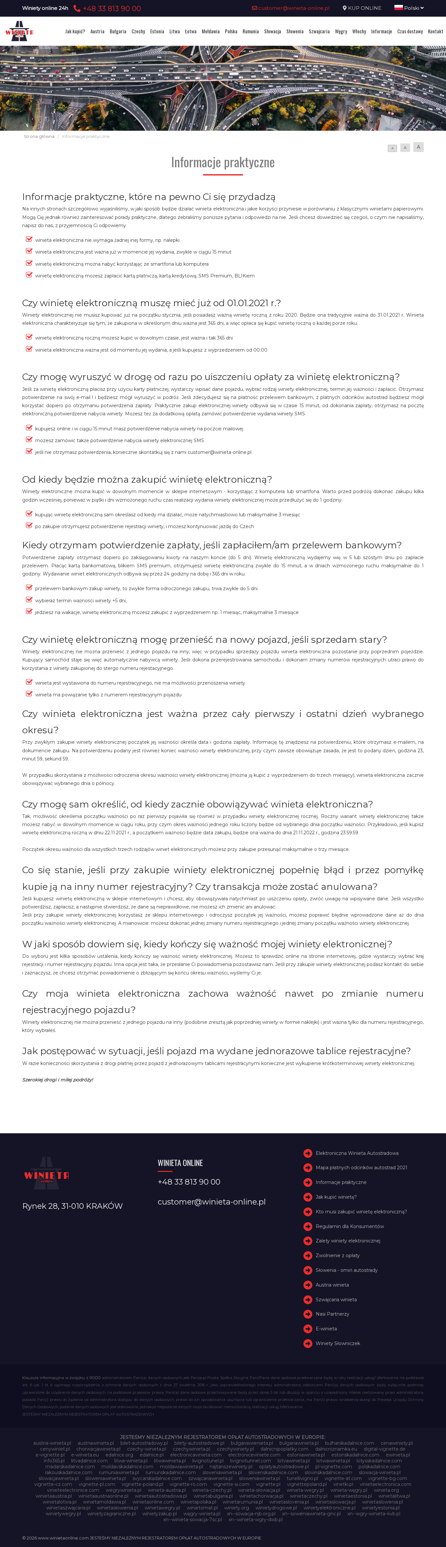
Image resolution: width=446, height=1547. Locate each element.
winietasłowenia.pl (117, 1508)
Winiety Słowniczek (338, 1343)
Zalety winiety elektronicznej (348, 1241)
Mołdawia (211, 31)
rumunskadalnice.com (171, 1472)
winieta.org (386, 1490)
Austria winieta (332, 1285)
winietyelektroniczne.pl (330, 1508)
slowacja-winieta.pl (380, 1472)
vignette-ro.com (188, 1484)
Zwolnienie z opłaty (338, 1255)
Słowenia (295, 31)
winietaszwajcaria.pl (68, 1508)
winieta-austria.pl (167, 1490)
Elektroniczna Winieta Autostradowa (357, 1153)
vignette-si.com (231, 1484)
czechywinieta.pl (191, 1449)
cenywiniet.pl (55, 1449)
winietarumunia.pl (243, 1502)
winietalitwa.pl (394, 1496)
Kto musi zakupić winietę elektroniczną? (361, 1212)
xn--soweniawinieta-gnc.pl (311, 1514)
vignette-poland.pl (142, 1484)
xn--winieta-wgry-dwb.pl (256, 1519)
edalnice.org (119, 1455)
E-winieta (326, 1329)
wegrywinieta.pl (123, 1490)
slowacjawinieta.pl (59, 1478)
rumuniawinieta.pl (119, 1472)
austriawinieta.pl (96, 1443)
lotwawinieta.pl (333, 1461)
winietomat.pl (202, 1508)
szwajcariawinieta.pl (210, 1478)
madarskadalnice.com (70, 1467)
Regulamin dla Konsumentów (350, 1226)
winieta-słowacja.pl (259, 1490)
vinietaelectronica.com (385, 1484)
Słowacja (272, 31)
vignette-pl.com (97, 1484)
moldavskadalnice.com (127, 1467)
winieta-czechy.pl (211, 1490)
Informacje (381, 31)
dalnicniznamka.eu (336, 1449)
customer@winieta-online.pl (293, 8)
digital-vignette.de (385, 1449)
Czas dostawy (410, 31)
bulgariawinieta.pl (299, 1443)
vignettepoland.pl (307, 1484)
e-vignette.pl (50, 1455)
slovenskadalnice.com (273, 1472)
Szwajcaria (319, 31)
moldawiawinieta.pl (181, 1467)
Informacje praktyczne (341, 1182)
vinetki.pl (343, 1484)
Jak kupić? (75, 31)
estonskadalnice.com (355, 1455)
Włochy (359, 31)
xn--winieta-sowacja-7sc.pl (192, 1519)
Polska (231, 31)
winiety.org (236, 1508)
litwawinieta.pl (170, 1461)
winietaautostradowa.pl (161, 1496)
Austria (97, 31)
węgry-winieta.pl (201, 1514)
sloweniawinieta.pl (105, 1478)
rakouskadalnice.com (68, 1472)
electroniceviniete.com (254, 1455)
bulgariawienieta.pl (252, 1443)
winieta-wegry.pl (305, 1490)
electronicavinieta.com (196, 1455)
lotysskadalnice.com (379, 1461)
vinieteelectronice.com (73, 1490)
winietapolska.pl (198, 1502)
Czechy (138, 31)
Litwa (174, 31)
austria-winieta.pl (52, 1443)
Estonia (157, 31)
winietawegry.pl (162, 1508)
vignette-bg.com (387, 1478)
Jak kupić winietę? (336, 1197)
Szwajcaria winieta (336, 1300)
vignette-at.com (343, 1478)
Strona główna (39, 136)
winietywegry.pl (63, 1514)
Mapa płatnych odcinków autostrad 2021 (361, 1168)
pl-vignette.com (333, 1467)
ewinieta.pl (398, 1455)
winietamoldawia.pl (104, 1502)
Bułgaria (118, 31)
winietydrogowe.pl (276, 1508)
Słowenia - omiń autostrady (347, 1270)
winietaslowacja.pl (335, 1502)
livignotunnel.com (250, 1461)
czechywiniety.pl (235, 1449)
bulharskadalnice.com (349, 1443)
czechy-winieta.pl (146, 1449)
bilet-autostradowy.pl (144, 1443)
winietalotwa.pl (59, 1502)
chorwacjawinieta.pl (98, 1449)
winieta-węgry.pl (348, 1490)
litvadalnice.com (89, 1461)
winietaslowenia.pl (382, 1502)
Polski (412, 8)
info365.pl (54, 1461)
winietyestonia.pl (381, 1508)
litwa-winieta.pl (131, 1461)
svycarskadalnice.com (157, 1478)
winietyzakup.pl (159, 1514)
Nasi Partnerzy (332, 1314)
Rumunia (251, 31)
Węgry (341, 31)
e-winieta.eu (85, 1455)
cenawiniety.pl (397, 1443)
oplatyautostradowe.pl (284, 1467)
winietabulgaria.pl (213, 1496)
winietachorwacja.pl (261, 1496)
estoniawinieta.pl (306, 1455)
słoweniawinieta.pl (259, 1478)
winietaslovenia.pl (289, 1502)
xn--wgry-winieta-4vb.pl (373, 1514)
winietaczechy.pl (308, 1496)
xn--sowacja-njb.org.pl (251, 1514)
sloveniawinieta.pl (222, 1472)
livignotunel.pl (208, 1461)
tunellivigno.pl (302, 1478)
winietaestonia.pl (353, 1496)
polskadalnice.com (379, 1467)
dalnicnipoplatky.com (285, 1449)
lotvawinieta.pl (294, 1461)
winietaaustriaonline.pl (103, 1496)
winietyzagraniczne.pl (112, 1514)
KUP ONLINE (364, 8)
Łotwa (191, 31)
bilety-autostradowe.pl (199, 1443)
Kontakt (435, 31)
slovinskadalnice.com (328, 1472)
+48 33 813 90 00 (111, 8)
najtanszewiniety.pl (231, 1467)
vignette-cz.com (53, 1484)
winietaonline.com (153, 1502)
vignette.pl (268, 1484)
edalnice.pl (152, 1455)
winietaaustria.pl (54, 1496)
